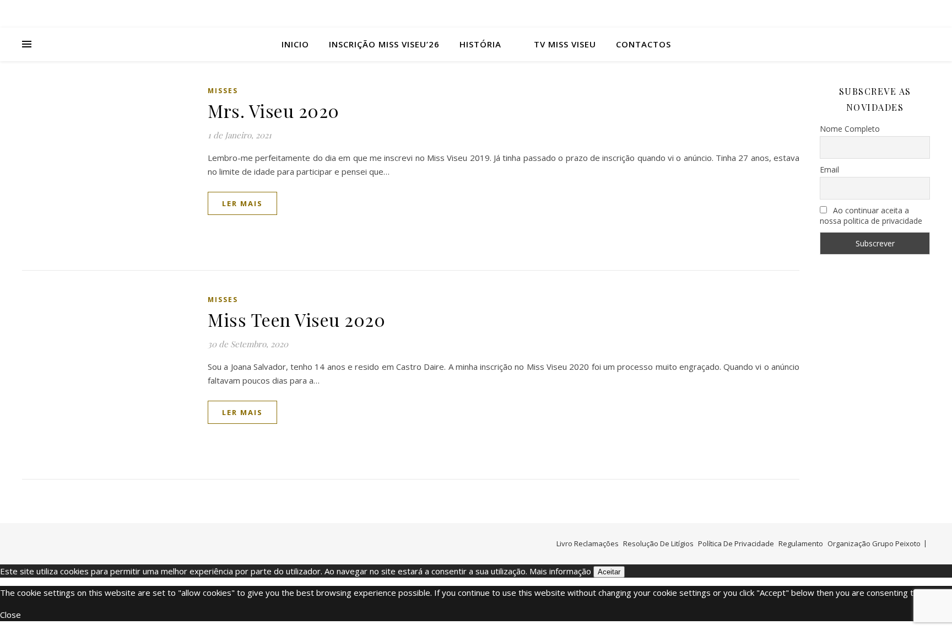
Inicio (295, 44)
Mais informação (560, 571)
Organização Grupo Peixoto (874, 543)
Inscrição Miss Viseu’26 (384, 44)
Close (10, 614)
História (480, 44)
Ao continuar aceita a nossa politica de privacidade (871, 215)
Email (829, 169)
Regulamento (800, 543)
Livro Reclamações (587, 543)
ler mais (242, 203)
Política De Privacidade (736, 543)
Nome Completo (850, 128)
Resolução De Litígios (658, 543)
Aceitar (609, 572)
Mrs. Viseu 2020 (273, 110)
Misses (223, 90)
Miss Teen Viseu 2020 (296, 319)
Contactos (643, 44)
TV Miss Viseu (565, 44)
